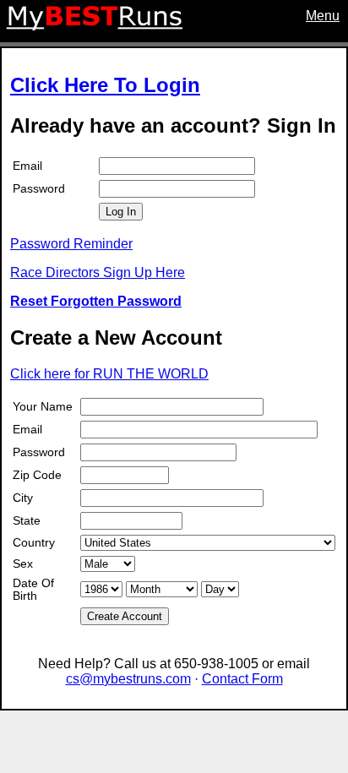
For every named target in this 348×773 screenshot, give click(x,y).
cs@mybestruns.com (128, 679)
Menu (323, 15)
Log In (121, 211)
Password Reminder (71, 244)
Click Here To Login (105, 84)
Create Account (124, 616)
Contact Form (242, 679)
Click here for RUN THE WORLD (109, 374)
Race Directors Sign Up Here (97, 272)
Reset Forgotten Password (96, 301)
